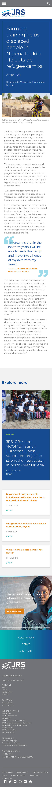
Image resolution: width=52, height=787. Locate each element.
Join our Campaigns (9, 741)
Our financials (7, 772)
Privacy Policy (22, 772)
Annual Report (7, 705)
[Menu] (4, 3)
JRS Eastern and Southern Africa (14, 720)
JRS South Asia (7, 728)
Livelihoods (38, 82)
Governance (7, 692)
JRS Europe (6, 718)
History (4, 687)
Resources (7, 754)
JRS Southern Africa (10, 730)
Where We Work (10, 711)
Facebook (5, 781)
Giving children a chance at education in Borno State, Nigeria (26, 525)
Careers (5, 694)
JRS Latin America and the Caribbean (16, 723)
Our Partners (7, 703)
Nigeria (10, 85)
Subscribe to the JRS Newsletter (14, 745)
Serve (26, 644)
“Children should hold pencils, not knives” (24, 551)
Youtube (30, 781)
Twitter (10, 781)
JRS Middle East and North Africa (14, 725)
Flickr (15, 781)
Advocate (26, 651)
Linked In (25, 781)
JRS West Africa (23, 82)
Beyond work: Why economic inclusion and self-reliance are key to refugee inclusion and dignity (25, 497)
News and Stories (10, 751)
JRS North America (9, 716)
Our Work (7, 700)
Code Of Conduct (18, 775)
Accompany (26, 637)
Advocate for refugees (11, 743)
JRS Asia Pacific (8, 713)
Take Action (8, 738)
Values (4, 690)
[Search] (48, 3)
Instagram (20, 781)
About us (6, 685)
